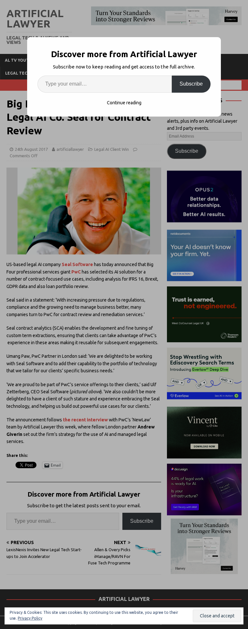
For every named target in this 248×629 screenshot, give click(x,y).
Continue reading (124, 102)
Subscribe (191, 84)
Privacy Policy (30, 618)
